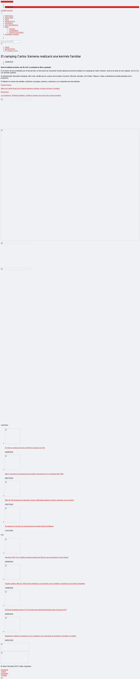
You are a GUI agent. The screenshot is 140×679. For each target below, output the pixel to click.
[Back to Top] (1, 677)
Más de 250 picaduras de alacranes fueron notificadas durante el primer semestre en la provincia (39, 500)
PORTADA (9, 16)
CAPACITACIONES (16, 32)
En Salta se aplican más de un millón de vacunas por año (25, 448)
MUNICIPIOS (10, 21)
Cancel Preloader (7, 2)
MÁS (7, 27)
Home (7, 47)
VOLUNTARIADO (11, 25)
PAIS (7, 19)
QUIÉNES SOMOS (12, 34)
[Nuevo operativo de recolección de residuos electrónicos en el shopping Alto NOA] (12, 469)
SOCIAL (12, 29)
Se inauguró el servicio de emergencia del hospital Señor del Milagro (29, 526)
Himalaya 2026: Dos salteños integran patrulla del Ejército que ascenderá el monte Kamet (36, 557)
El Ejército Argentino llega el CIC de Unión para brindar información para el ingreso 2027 (36, 610)
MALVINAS (9, 18)
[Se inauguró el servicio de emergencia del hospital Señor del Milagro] (12, 522)
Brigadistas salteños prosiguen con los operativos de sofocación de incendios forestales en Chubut (40, 636)
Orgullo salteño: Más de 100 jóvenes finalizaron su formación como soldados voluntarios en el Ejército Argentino (45, 583)
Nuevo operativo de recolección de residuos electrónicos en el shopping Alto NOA (34, 474)
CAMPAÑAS (13, 31)
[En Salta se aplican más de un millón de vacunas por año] (12, 443)
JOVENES (9, 23)
